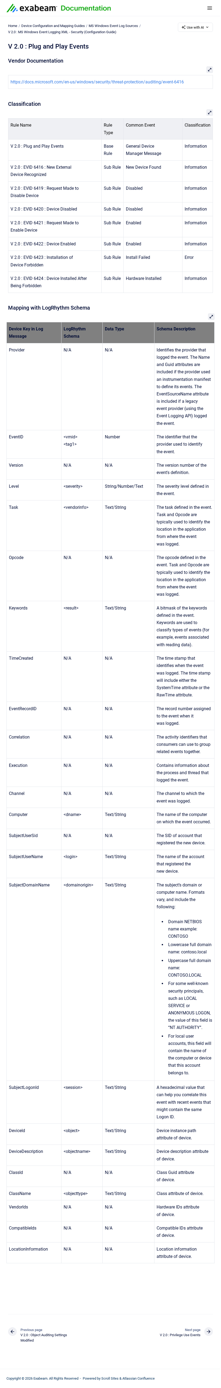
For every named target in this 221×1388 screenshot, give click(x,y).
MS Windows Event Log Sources (113, 26)
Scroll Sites (110, 1378)
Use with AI (195, 27)
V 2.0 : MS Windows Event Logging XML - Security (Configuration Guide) (62, 32)
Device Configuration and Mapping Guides (53, 26)
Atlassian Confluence (138, 1378)
